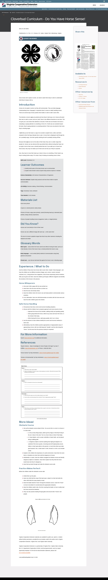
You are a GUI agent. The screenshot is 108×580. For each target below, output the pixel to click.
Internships (15, 1)
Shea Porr (81, 94)
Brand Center (42, 1)
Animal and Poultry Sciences (84, 104)
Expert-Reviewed (82, 86)
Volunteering (8, 1)
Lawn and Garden (80, 9)
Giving (20, 1)
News (32, 1)
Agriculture (44, 9)
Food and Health (71, 9)
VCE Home (48, 1)
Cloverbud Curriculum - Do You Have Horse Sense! (25, 12)
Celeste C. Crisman (83, 96)
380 (11, 12)
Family (64, 9)
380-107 (14, 12)
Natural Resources (90, 9)
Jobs (3, 1)
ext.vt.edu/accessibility (24, 552)
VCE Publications (5, 12)
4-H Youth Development (101, 9)
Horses (80, 88)
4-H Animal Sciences (83, 84)
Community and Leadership (55, 9)
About (36, 1)
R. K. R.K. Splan (82, 98)
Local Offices (27, 1)
